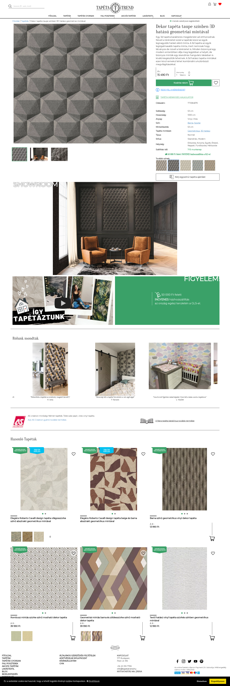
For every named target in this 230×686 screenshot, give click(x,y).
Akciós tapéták (10, 666)
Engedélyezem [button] (217, 681)
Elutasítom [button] (202, 681)
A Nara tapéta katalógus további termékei (174, 421)
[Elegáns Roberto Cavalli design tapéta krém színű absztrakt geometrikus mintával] (39, 537)
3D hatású (205, 131)
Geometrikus (194, 131)
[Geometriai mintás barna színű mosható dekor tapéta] (97, 636)
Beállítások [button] (94, 681)
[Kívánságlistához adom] (215, 82)
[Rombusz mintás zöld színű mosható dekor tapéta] (16, 636)
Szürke (197, 123)
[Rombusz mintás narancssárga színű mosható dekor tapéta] (27, 636)
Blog (5, 671)
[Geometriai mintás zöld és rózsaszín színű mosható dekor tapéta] (86, 636)
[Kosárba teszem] (212, 538)
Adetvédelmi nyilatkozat (73, 658)
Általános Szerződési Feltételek (77, 655)
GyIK (61, 663)
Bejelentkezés (10, 674)
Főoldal (16, 21)
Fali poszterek (10, 663)
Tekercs (183, 75)
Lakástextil (8, 669)
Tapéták (24, 21)
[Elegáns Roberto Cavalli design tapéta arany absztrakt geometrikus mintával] (27, 537)
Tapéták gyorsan (11, 661)
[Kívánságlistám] (219, 4)
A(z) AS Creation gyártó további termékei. (47, 420)
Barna (190, 123)
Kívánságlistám (67, 661)
